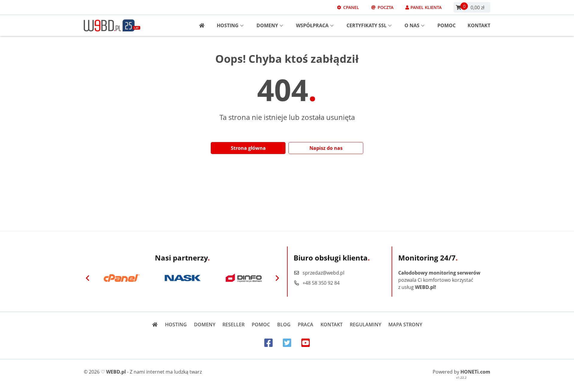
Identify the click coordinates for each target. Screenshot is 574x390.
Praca (305, 324)
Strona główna (248, 148)
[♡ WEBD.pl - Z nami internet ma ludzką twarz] (102, 25)
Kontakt (479, 25)
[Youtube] (305, 342)
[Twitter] (287, 342)
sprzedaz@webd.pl (323, 272)
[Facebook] (268, 342)
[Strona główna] (199, 25)
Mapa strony (405, 324)
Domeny (267, 25)
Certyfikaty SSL (366, 25)
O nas (411, 25)
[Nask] (183, 278)
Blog (284, 324)
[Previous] (87, 278)
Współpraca (312, 25)
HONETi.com (475, 371)
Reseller (233, 324)
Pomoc (446, 25)
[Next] (277, 278)
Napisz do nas (326, 148)
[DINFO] (244, 278)
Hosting (228, 25)
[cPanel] (122, 278)
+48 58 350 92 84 (321, 283)
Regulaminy (365, 324)
